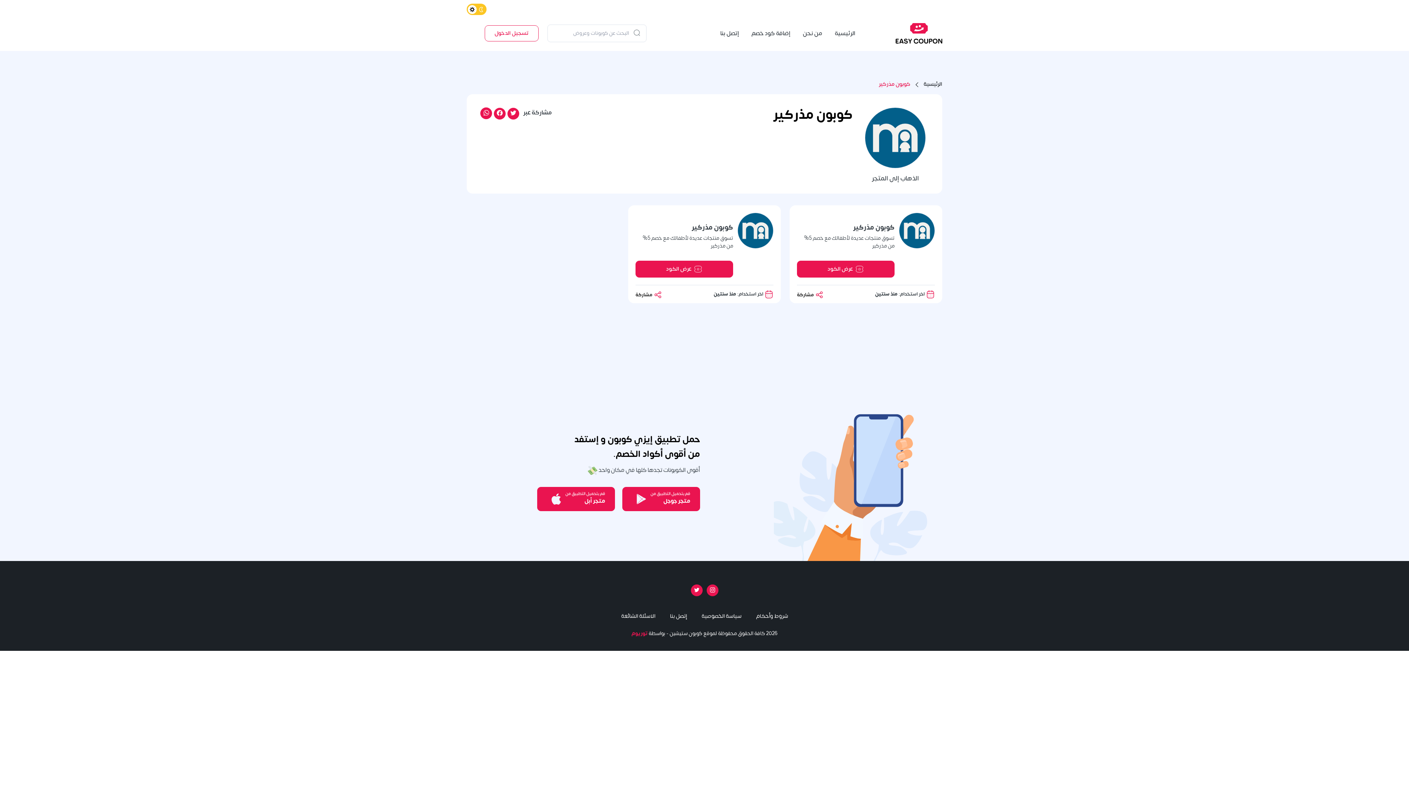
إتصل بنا (729, 33)
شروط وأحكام (772, 616)
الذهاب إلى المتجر (895, 178)
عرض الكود (840, 269)
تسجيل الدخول (512, 33)
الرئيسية (845, 33)
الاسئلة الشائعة (638, 616)
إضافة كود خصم (770, 33)
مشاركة (806, 294)
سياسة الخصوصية (722, 616)
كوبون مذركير (894, 84)
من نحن (812, 33)
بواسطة (648, 633)
